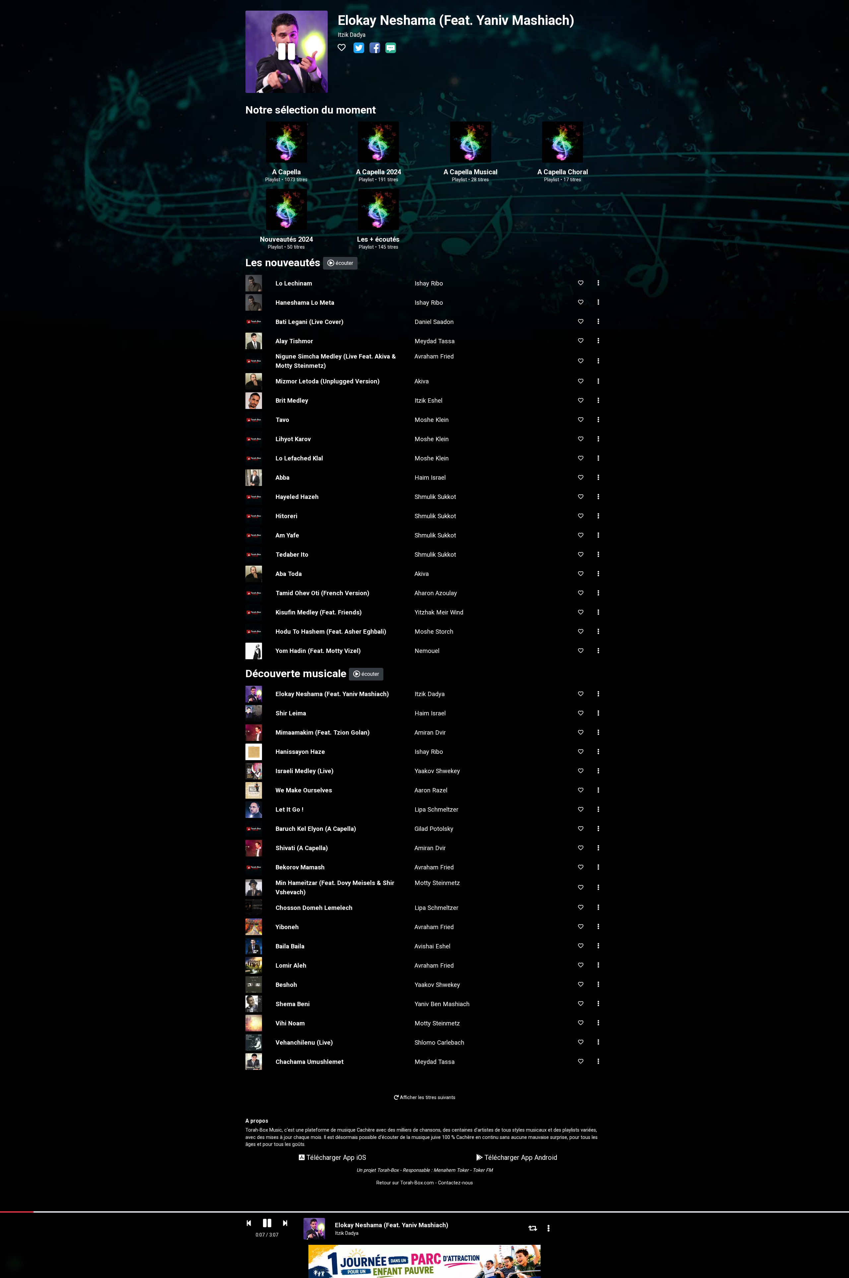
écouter (343, 263)
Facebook (374, 47)
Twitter (359, 47)
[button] (598, 283)
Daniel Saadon (434, 321)
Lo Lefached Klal (299, 458)
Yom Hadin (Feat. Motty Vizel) (318, 650)
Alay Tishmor (294, 341)
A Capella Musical (470, 172)
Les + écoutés (378, 239)
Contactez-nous (455, 1183)
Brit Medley (292, 400)
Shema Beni (293, 1003)
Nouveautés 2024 (286, 239)
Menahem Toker (451, 1170)
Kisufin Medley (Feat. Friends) (319, 612)
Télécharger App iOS (335, 1157)
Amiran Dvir (430, 732)
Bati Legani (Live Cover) (310, 321)
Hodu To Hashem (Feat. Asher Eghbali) (331, 631)
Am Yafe (287, 535)
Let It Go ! (289, 809)
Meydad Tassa (435, 341)
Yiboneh (287, 926)
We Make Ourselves (304, 790)
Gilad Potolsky (434, 828)
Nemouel (427, 650)
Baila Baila (290, 946)
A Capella (286, 172)
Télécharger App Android (520, 1157)
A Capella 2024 (378, 172)
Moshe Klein (432, 419)
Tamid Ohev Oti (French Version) (322, 593)
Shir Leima (291, 713)
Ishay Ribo (429, 283)
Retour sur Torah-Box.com (405, 1183)
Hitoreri (286, 516)
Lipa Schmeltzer (436, 809)
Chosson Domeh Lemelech (314, 907)
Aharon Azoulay (436, 593)
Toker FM (483, 1170)
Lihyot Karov (293, 439)
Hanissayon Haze (300, 751)
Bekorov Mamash (300, 867)
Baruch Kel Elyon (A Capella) (316, 828)
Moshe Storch (434, 631)
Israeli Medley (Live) (305, 770)
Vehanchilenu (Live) (304, 1042)
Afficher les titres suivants (427, 1097)
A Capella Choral (562, 172)
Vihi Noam (290, 1023)
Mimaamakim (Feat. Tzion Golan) (323, 732)
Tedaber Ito (292, 554)
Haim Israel (430, 477)
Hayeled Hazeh (297, 496)
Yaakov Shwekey (437, 770)
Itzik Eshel (428, 400)
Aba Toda (289, 573)
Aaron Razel (431, 790)
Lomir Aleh (291, 965)
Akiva (422, 381)
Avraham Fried (434, 356)
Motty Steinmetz (437, 882)
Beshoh (286, 984)
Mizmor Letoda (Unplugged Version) (328, 381)
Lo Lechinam (294, 283)
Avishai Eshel (432, 946)
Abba (283, 477)
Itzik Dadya (351, 35)
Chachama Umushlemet (310, 1061)
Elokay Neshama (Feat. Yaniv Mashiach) (332, 693)
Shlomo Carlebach (439, 1042)
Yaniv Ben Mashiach (442, 1003)
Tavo (282, 419)
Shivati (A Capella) (302, 847)
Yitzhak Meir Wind (439, 612)
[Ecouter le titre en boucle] (533, 1229)
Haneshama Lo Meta (305, 302)
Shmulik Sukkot (435, 496)
